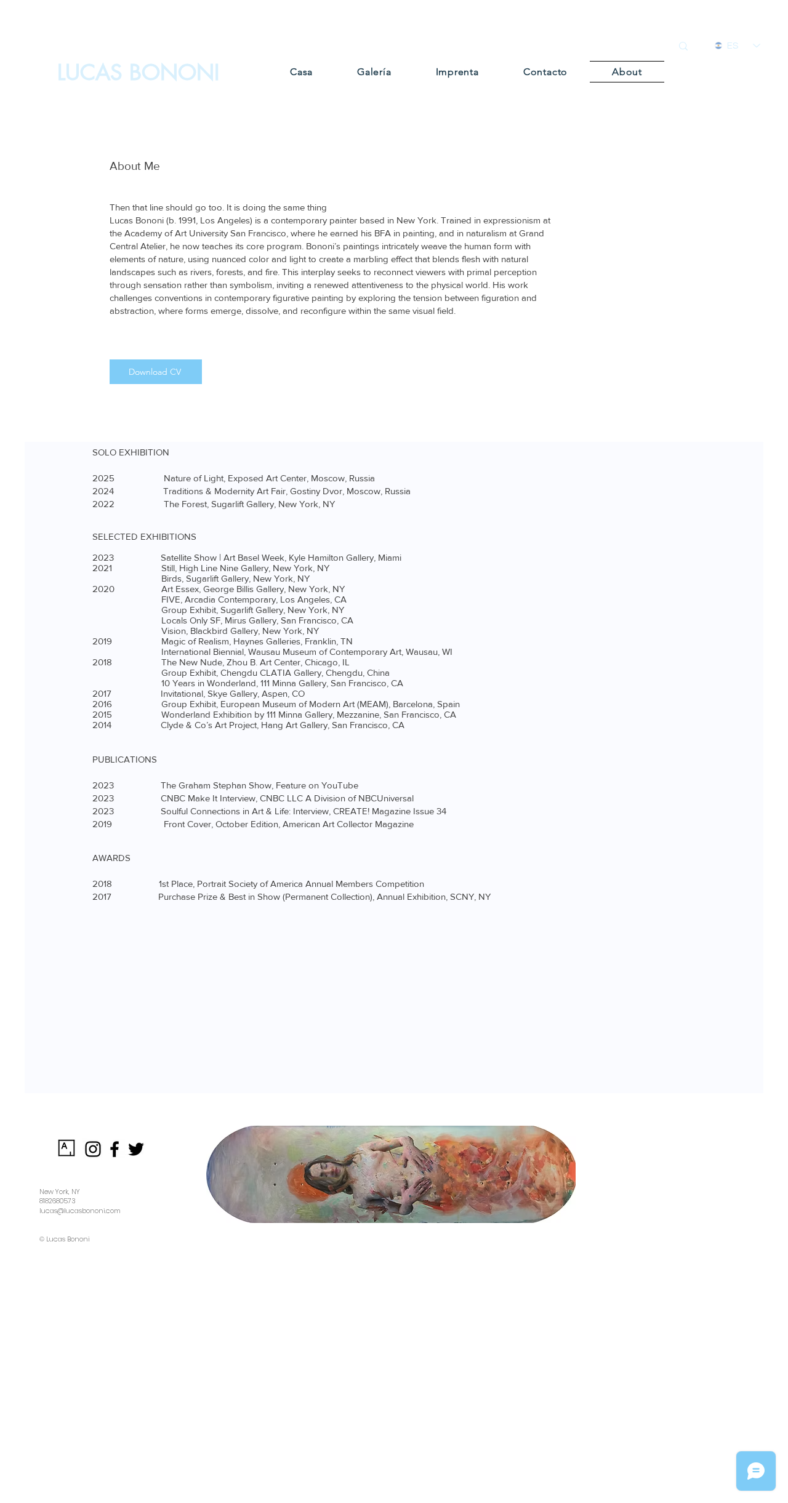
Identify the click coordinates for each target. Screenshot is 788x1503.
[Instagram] (92, 1149)
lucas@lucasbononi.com (80, 1211)
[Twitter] (136, 1149)
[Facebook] (114, 1149)
